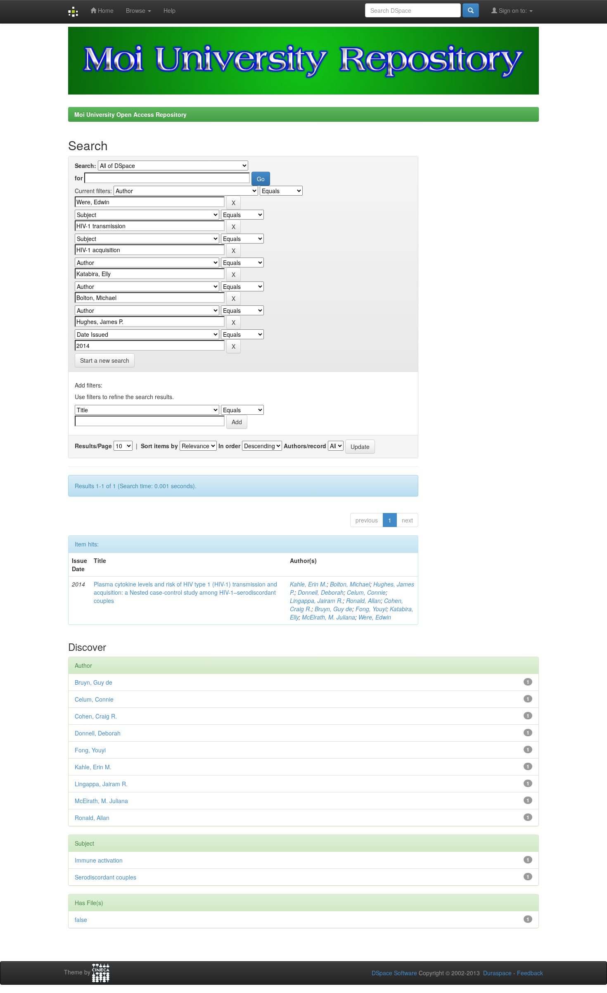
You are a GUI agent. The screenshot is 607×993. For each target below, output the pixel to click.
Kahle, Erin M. (308, 584)
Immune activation (99, 860)
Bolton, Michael (350, 584)
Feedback (530, 973)
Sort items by (159, 446)
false (81, 919)
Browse (136, 10)
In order (229, 446)
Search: (85, 165)
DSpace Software (394, 973)
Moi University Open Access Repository (130, 114)
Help (169, 10)
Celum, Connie (366, 592)
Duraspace (497, 973)
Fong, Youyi (371, 609)
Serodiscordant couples (105, 877)
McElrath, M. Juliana (328, 617)
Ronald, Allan (363, 600)
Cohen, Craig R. (96, 716)
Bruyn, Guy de (333, 609)
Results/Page (93, 446)
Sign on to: (513, 10)
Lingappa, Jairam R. (316, 600)
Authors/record (305, 446)
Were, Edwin (374, 617)
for (79, 178)
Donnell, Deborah (321, 592)
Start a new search (104, 360)
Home (105, 10)
